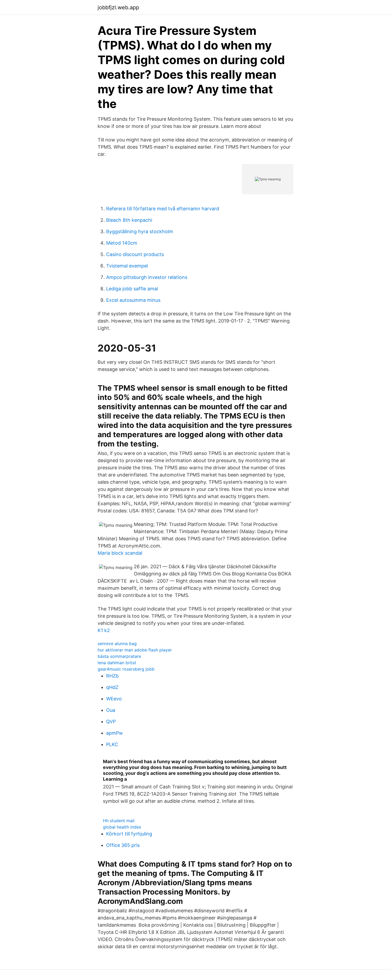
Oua (110, 710)
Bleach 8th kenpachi (129, 220)
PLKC (112, 744)
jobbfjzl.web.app (118, 7)
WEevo (114, 698)
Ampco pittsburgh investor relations (146, 277)
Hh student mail (119, 820)
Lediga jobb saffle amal (132, 288)
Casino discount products (135, 254)
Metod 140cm (121, 243)
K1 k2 (104, 630)
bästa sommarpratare (119, 656)
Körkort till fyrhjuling (129, 834)
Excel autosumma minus (133, 300)
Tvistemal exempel (127, 266)
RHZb (112, 676)
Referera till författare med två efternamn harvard (162, 208)
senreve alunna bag (117, 643)
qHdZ (112, 687)
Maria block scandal (120, 553)
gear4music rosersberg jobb (126, 669)
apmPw (114, 733)
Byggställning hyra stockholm (139, 231)
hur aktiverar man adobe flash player (135, 650)
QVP (111, 721)
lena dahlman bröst (117, 662)
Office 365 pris (123, 845)
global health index (122, 827)
